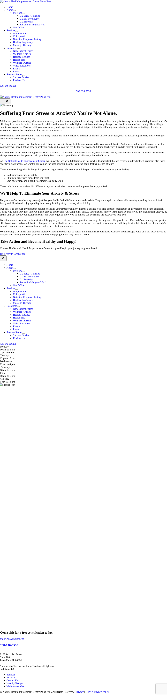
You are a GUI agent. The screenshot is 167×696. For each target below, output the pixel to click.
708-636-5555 (83, 91)
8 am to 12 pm (7, 381)
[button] (83, 85)
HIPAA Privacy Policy (97, 691)
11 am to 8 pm (7, 364)
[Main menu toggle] (5, 101)
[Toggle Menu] (14, 10)
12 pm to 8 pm (7, 358)
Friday (3, 373)
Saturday (4, 379)
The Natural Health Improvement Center (24, 161)
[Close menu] (3, 258)
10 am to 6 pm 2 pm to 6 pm (7, 351)
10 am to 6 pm (7, 370)
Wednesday (6, 361)
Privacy (80, 691)
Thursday (5, 367)
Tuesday (4, 355)
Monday (4, 346)
